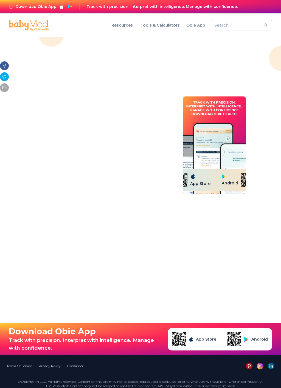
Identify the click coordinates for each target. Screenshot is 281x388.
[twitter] (4, 77)
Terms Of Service (19, 366)
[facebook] (4, 66)
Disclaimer (75, 366)
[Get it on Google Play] (69, 6)
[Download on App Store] (61, 6)
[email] (4, 87)
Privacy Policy (49, 366)
